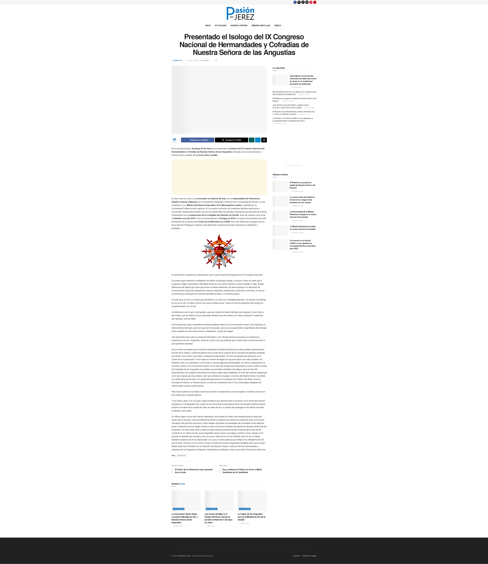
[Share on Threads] (264, 140)
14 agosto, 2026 (297, 232)
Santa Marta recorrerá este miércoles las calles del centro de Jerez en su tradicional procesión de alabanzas (303, 79)
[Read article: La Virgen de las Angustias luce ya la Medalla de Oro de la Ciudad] (252, 500)
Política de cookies (309, 555)
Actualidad (220, 25)
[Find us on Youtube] (314, 2)
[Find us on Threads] (303, 2)
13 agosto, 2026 (280, 123)
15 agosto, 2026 (297, 220)
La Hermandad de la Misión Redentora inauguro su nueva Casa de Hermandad (303, 214)
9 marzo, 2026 (244, 523)
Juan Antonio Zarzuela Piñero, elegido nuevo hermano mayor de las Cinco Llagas (291, 106)
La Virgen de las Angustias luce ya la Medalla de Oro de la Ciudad (251, 516)
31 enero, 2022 (192, 60)
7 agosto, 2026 (303, 94)
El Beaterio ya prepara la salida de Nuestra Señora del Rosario (294, 99)
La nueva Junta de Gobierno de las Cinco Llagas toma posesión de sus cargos (302, 200)
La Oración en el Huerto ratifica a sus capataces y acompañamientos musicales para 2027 (293, 119)
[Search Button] (315, 25)
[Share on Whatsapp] (251, 140)
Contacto (296, 555)
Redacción (178, 60)
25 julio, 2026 (309, 108)
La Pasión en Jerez (183, 556)
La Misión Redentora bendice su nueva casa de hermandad (303, 227)
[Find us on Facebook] (295, 2)
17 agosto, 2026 (287, 101)
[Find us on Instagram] (310, 2)
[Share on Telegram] (258, 140)
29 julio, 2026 (296, 87)
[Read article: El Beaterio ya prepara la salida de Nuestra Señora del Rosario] (280, 186)
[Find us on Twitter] (299, 2)
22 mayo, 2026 (178, 526)
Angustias (182, 455)
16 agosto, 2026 (297, 206)
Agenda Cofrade (239, 25)
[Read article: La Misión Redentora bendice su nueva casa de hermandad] (280, 230)
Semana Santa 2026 (260, 25)
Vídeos (277, 25)
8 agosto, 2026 (304, 114)
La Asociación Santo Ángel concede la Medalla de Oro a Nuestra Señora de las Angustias (184, 518)
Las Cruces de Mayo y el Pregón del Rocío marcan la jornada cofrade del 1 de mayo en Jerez (219, 518)
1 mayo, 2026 (210, 526)
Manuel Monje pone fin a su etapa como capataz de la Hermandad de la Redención (294, 93)
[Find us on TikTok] (307, 2)
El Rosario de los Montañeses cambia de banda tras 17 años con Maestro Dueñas (294, 112)
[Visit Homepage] (244, 13)
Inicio (208, 25)
